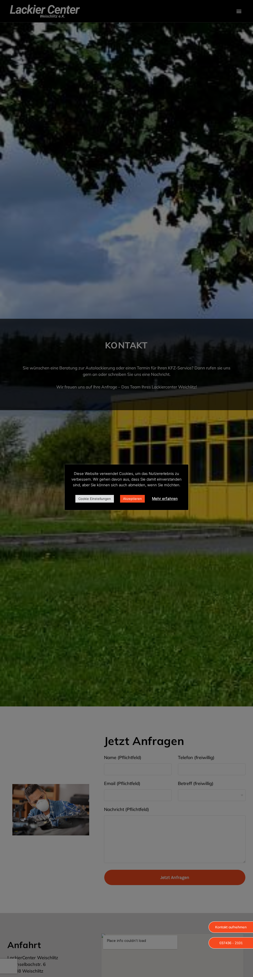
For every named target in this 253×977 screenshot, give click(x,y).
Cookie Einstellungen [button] (94, 499)
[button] (231, 927)
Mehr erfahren (165, 498)
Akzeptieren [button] (132, 499)
